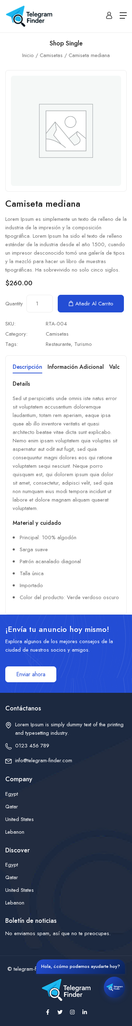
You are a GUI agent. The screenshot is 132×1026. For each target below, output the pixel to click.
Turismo (83, 344)
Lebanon (14, 832)
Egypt (11, 794)
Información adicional (76, 367)
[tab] (27, 368)
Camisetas (51, 55)
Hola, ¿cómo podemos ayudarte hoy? (80, 966)
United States (19, 819)
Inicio (28, 55)
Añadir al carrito (94, 303)
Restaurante (58, 344)
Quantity (14, 303)
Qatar (11, 806)
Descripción (27, 367)
